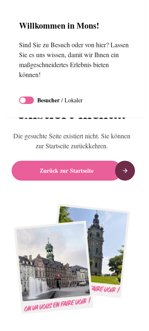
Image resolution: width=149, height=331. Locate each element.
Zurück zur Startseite (67, 170)
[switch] (26, 100)
